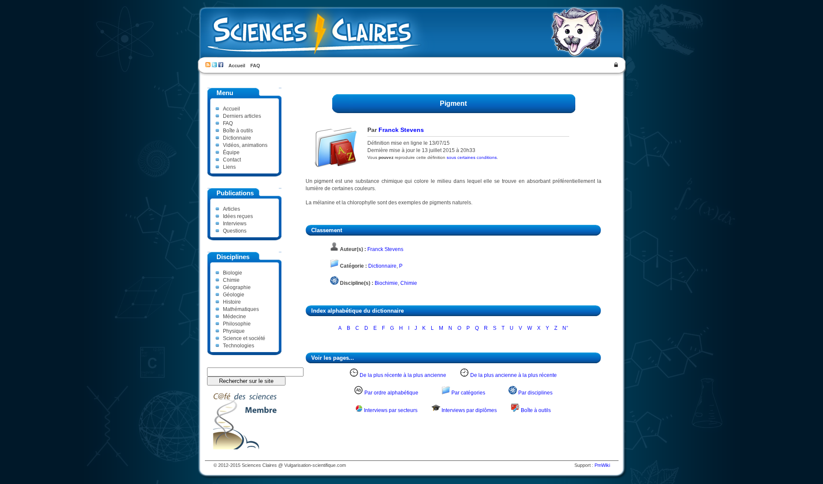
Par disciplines (535, 392)
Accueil (236, 65)
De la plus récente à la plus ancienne (403, 375)
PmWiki (602, 465)
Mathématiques (241, 309)
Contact (232, 159)
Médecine (234, 316)
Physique (234, 331)
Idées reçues (238, 216)
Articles (231, 209)
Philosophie (237, 323)
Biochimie (386, 283)
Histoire (232, 302)
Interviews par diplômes (469, 410)
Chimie (231, 280)
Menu (224, 93)
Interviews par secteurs (391, 410)
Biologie (232, 272)
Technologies (238, 345)
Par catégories (468, 392)
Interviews (234, 223)
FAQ (255, 65)
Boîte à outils (238, 130)
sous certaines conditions (472, 157)
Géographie (237, 287)
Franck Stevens (401, 129)
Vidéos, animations (245, 145)
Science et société (244, 338)
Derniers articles (242, 116)
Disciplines (232, 257)
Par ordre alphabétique (391, 392)
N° (565, 328)
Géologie (233, 294)
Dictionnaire (237, 137)
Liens (229, 167)
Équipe (231, 152)
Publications (235, 193)
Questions (234, 230)
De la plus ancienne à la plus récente (513, 375)
